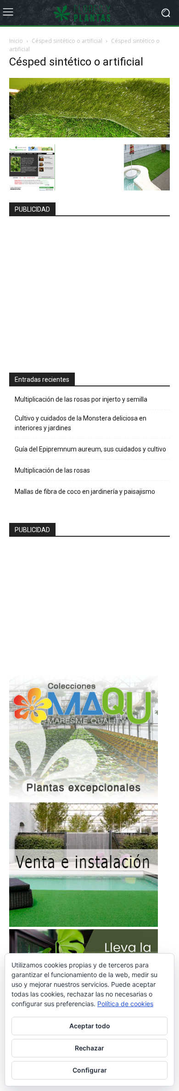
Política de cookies (125, 1004)
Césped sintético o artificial (67, 41)
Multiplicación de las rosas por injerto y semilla (81, 399)
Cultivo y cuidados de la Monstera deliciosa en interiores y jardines (80, 423)
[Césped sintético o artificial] (89, 135)
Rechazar (89, 1048)
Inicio (16, 41)
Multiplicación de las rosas (52, 470)
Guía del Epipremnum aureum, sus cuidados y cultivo (90, 449)
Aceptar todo (89, 1026)
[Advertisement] (83, 290)
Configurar (90, 1070)
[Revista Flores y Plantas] (89, 13)
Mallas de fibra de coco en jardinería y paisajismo (85, 491)
